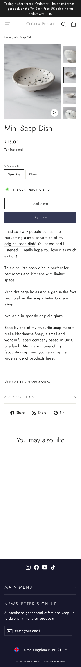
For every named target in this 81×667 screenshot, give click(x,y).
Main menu (18, 587)
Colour (11, 166)
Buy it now (40, 217)
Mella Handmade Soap (23, 334)
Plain (33, 174)
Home (7, 37)
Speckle (14, 174)
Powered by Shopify (54, 661)
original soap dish (19, 243)
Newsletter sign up (30, 604)
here (50, 358)
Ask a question (19, 397)
